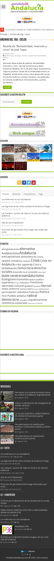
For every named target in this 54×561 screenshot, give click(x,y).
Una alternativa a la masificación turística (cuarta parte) (29, 437)
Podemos (34, 292)
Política (44, 292)
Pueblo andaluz (16, 295)
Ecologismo (9, 279)
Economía (22, 279)
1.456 (18, 506)
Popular (5, 194)
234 (17, 522)
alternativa (27, 249)
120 (15, 542)
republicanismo (37, 299)
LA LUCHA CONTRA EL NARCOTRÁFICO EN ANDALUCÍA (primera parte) (32, 414)
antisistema (27, 256)
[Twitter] (29, 183)
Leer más (7, 87)
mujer (36, 289)
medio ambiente (10, 288)
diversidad (42, 272)
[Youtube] (33, 183)
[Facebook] (24, 183)
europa (17, 283)
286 (16, 515)
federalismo (25, 283)
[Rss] (19, 183)
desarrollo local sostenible (25, 272)
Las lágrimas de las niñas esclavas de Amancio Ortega (26, 206)
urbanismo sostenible (35, 303)
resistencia (8, 302)
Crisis (35, 260)
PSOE (4, 296)
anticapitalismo (11, 256)
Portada (3, 34)
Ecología (18, 56)
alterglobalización (10, 249)
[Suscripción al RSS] (53, 40)
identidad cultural (13, 285)
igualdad (28, 286)
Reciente (16, 194)
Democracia (9, 56)
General (25, 56)
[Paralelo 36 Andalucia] (27, 7)
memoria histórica (27, 289)
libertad (46, 285)
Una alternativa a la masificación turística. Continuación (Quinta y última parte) (32, 426)
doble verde (10, 276)
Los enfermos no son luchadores (16, 199)
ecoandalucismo (31, 276)
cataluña (26, 261)
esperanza (8, 282)
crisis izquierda (24, 264)
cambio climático (12, 260)
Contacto (43, 558)
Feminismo (36, 282)
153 (30, 529)
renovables (23, 300)
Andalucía (27, 253)
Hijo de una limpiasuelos (12, 223)
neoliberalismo (44, 289)
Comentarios (29, 194)
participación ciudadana (15, 292)
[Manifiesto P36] (7, 529)
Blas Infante (38, 257)
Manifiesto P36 (21, 526)
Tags (41, 194)
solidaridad (21, 303)
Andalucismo (10, 253)
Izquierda (32, 56)
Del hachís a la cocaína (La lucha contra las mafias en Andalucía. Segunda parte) (32, 393)
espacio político (36, 279)
